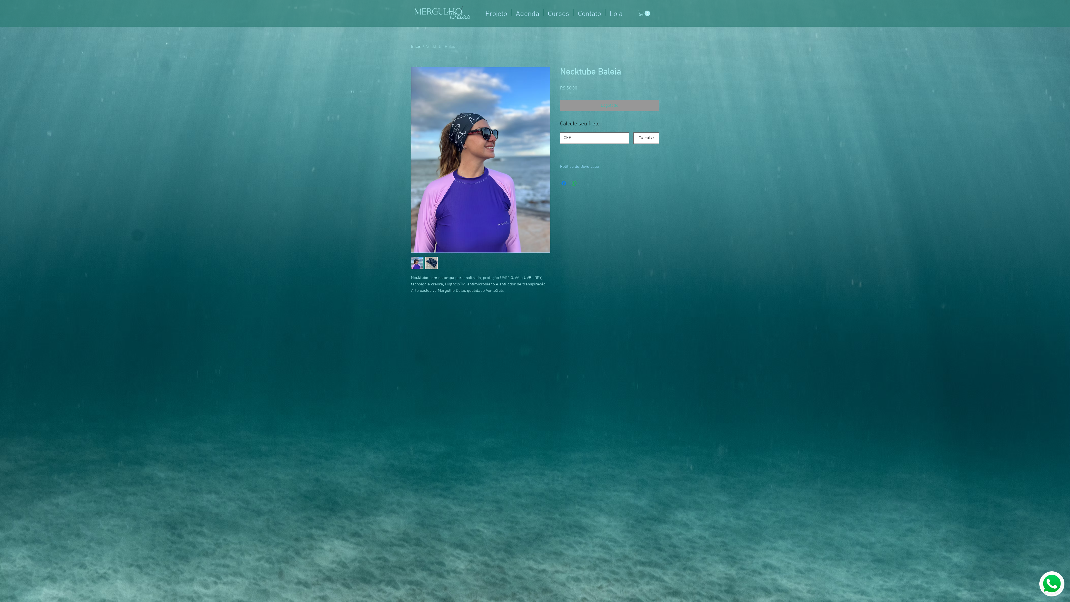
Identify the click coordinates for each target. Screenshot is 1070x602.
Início (416, 47)
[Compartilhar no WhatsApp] (574, 183)
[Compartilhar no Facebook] (563, 183)
